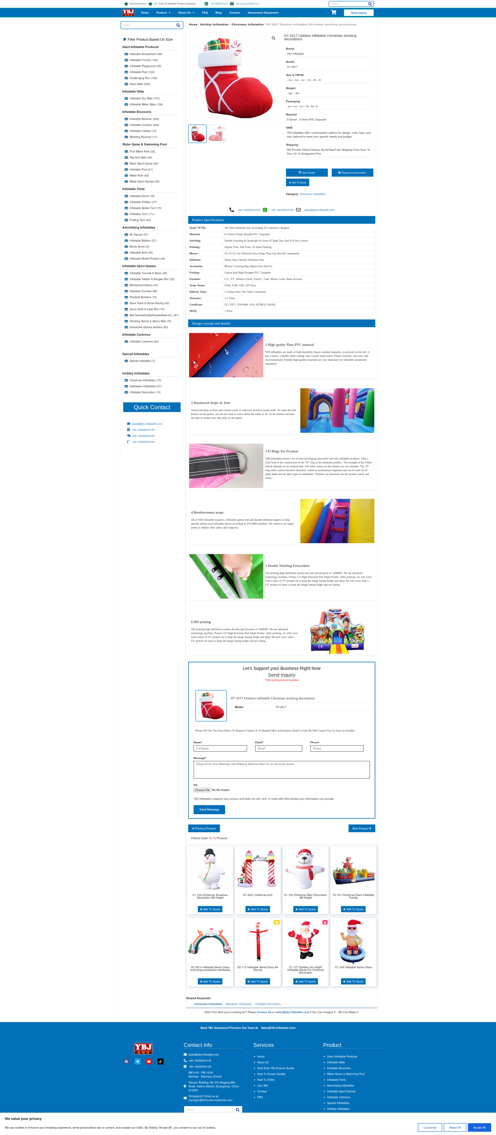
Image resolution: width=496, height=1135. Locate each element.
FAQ (205, 12)
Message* (200, 758)
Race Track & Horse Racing (149, 303)
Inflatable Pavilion (143, 202)
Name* (198, 742)
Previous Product (205, 828)
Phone (314, 742)
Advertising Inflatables (138, 227)
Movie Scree (139, 246)
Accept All (480, 1127)
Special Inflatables (135, 354)
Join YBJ (262, 1085)
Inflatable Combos (144, 125)
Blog (218, 12)
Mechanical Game (144, 285)
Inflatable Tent (142, 214)
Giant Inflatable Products (140, 47)
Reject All (455, 1127)
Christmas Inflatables (145, 380)
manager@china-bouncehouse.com (210, 1100)
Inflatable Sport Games (139, 266)
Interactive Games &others (149, 327)
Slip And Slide (141, 157)
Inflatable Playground (145, 66)
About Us (184, 12)
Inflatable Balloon (143, 240)
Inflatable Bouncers (136, 111)
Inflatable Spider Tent (146, 208)
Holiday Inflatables (136, 373)
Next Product (360, 828)
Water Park (139, 175)
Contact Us (264, 1012)
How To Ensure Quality (271, 1074)
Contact (234, 12)
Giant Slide (140, 84)
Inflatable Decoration (145, 392)
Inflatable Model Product (147, 258)
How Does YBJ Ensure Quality (275, 1068)
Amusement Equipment (263, 12)
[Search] (370, 3)
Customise (430, 1127)
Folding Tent (140, 220)
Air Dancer (139, 234)
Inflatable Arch (141, 252)
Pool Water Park (142, 151)
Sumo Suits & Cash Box (147, 309)
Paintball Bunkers (143, 297)
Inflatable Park (142, 72)
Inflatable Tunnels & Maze (148, 273)
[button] (273, 38)
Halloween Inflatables (146, 386)
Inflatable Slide (133, 91)
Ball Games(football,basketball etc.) (154, 315)
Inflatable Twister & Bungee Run (152, 279)
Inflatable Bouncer (144, 119)
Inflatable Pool (141, 169)
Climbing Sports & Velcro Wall (150, 321)
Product (161, 12)
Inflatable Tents (133, 189)
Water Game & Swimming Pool (144, 144)
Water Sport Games (145, 181)
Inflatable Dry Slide (145, 98)
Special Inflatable (142, 361)
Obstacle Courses (143, 291)
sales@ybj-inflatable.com (247, 3)
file (196, 784)
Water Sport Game (144, 163)
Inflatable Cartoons (136, 334)
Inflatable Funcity (144, 60)
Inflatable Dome (142, 196)
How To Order (266, 1080)
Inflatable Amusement (146, 54)
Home (145, 12)
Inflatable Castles (143, 131)
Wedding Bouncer (143, 137)
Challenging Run (143, 78)
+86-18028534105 (219, 3)
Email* (259, 742)
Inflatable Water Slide (146, 104)
